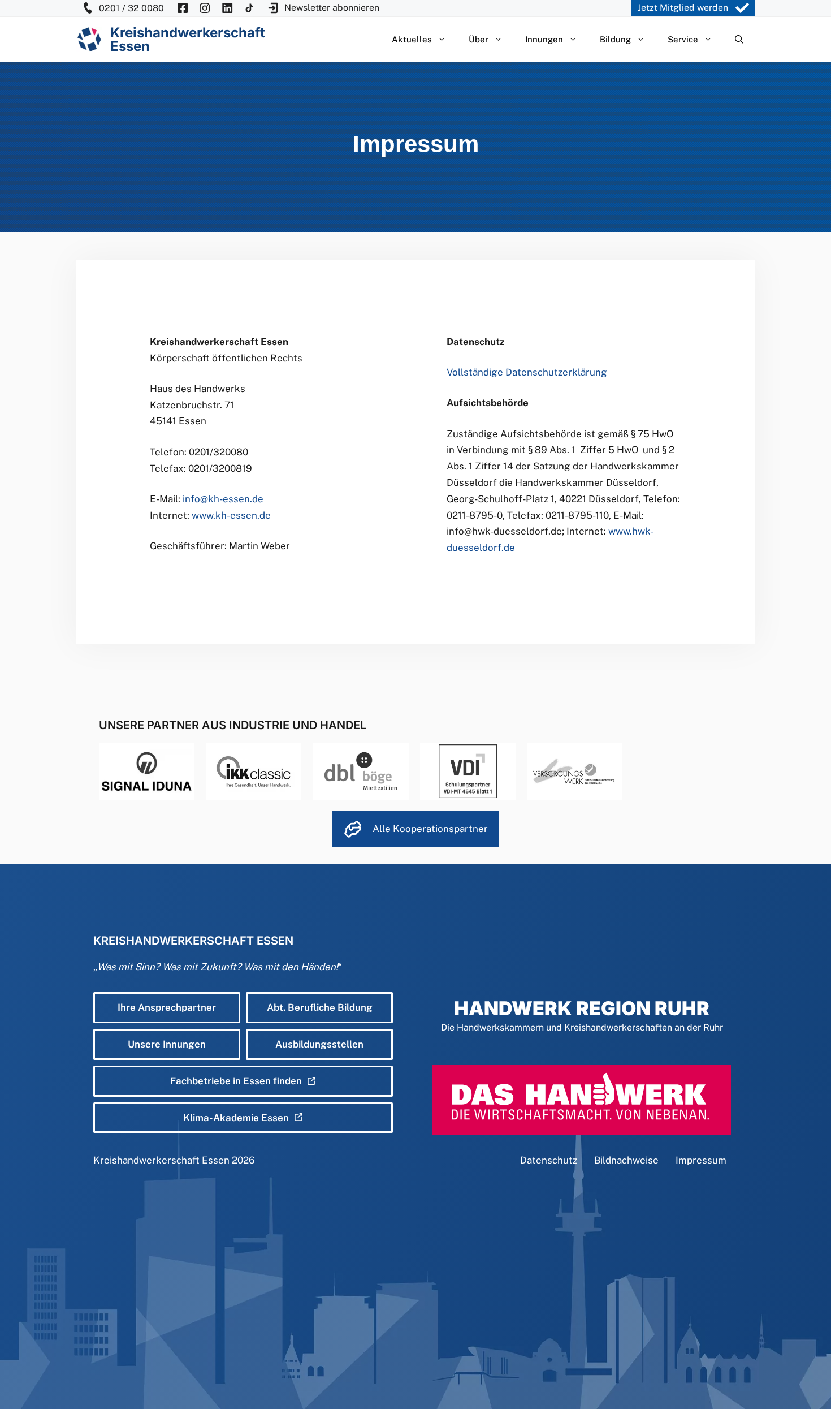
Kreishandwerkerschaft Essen (161, 1160)
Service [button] (683, 39)
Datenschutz (548, 1160)
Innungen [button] (544, 39)
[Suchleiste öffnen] (739, 39)
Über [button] (478, 39)
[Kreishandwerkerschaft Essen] (89, 39)
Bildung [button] (615, 39)
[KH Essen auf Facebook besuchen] (182, 8)
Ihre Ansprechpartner (167, 1007)
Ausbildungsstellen (319, 1044)
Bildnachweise (626, 1160)
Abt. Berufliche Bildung (320, 1007)
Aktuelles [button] (412, 39)
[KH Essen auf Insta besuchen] (204, 8)
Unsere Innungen (167, 1044)
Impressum (701, 1160)
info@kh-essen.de (223, 499)
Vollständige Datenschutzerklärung (527, 372)
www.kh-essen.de (230, 515)
